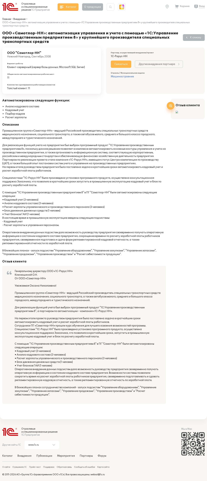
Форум (102, 455)
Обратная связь (64, 467)
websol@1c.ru (97, 474)
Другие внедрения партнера (157, 64)
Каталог (7, 455)
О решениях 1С (19, 467)
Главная (6, 19)
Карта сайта (103, 467)
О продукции (92, 6)
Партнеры (86, 455)
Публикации (44, 455)
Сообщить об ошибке (84, 467)
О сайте (6, 467)
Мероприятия (66, 455)
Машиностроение (122, 76)
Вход (202, 6)
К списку (195, 37)
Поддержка (48, 467)
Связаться (121, 64)
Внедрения (19, 19)
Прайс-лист (35, 467)
